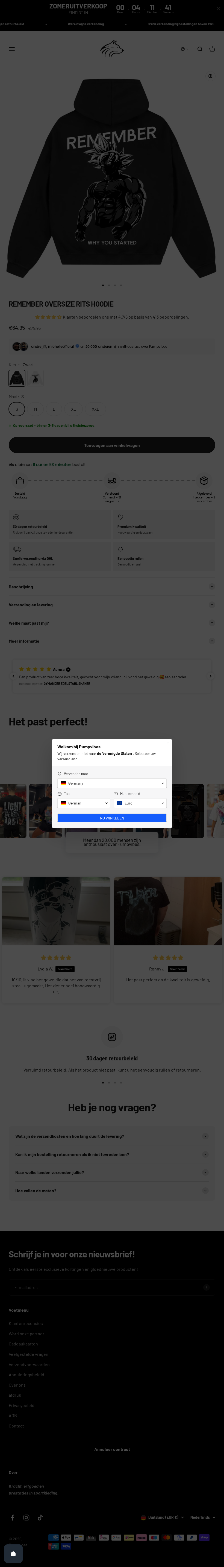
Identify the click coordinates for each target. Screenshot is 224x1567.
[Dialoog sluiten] (168, 743)
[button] (112, 783)
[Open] (13, 1553)
